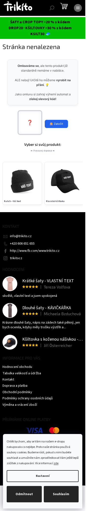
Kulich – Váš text (12, 201)
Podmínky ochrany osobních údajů (27, 398)
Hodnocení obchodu (17, 366)
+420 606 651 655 (22, 243)
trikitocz (16, 258)
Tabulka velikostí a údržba (21, 373)
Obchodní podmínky (17, 392)
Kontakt (8, 379)
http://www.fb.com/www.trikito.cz (35, 250)
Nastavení (42, 476)
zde (56, 463)
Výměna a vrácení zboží (19, 404)
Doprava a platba (14, 385)
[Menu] (78, 8)
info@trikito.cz (21, 236)
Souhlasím (61, 494)
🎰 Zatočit (56, 124)
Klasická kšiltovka (55, 201)
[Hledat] (52, 8)
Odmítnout (24, 494)
